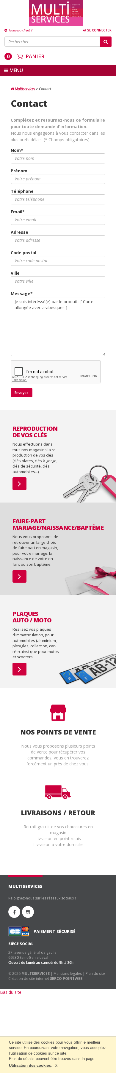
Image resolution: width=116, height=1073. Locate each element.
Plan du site (95, 973)
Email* (18, 211)
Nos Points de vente (58, 731)
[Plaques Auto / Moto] (19, 669)
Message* (22, 293)
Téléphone (22, 191)
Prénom (19, 171)
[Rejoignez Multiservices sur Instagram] (28, 912)
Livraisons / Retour (58, 812)
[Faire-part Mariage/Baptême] (19, 576)
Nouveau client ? (20, 30)
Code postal (23, 252)
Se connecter (99, 30)
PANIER (35, 56)
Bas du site (10, 992)
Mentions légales (68, 973)
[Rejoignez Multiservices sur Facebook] (14, 912)
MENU (15, 70)
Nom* (17, 150)
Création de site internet (28, 978)
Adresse (19, 232)
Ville (15, 273)
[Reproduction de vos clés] (19, 483)
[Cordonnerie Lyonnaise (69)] (56, 13)
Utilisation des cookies (30, 1065)
